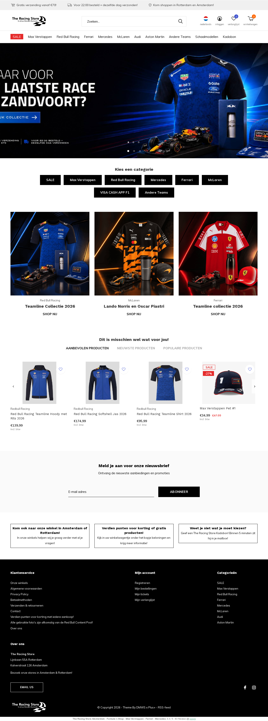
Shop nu (50, 314)
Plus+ (151, 707)
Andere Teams (180, 37)
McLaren (123, 37)
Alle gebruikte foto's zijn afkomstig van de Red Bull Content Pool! (51, 622)
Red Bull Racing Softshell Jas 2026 (100, 414)
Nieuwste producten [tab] (136, 348)
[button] (128, 151)
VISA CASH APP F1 (114, 192)
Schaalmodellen (206, 37)
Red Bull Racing (68, 37)
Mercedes (105, 37)
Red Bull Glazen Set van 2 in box (36, 594)
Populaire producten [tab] (182, 348)
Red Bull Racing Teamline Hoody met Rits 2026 (38, 416)
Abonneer (179, 492)
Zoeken (180, 21)
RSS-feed (164, 707)
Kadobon (229, 37)
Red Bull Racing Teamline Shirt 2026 (164, 414)
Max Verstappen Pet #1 (218, 408)
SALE (17, 37)
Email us (27, 687)
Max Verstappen (40, 37)
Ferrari (88, 37)
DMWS (141, 707)
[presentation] (13, 386)
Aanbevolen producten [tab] (87, 348)
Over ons (16, 628)
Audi (137, 37)
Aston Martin (154, 37)
